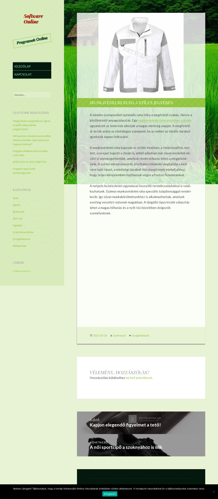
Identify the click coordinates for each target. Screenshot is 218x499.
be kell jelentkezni (139, 378)
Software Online (33, 18)
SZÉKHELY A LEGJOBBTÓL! (30, 161)
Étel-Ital (17, 218)
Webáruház (19, 245)
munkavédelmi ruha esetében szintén (164, 120)
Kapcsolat (23, 74)
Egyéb (16, 204)
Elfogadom (110, 494)
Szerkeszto (119, 335)
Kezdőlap (22, 66)
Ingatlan (17, 225)
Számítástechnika (23, 232)
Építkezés (18, 211)
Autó (16, 198)
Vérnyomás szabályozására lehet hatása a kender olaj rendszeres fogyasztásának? (32, 140)
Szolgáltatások (21, 238)
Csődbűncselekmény (21, 271)
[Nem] (213, 491)
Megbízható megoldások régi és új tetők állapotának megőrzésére (32, 125)
